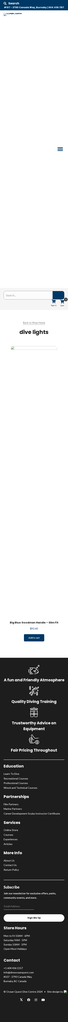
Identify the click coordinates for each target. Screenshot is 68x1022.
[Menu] (60, 149)
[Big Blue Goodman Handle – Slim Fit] (34, 481)
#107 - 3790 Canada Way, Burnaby (25, 7)
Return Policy (11, 869)
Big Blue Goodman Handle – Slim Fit (34, 622)
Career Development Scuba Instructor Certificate (32, 813)
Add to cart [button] (34, 637)
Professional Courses (16, 783)
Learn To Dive (11, 773)
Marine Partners (13, 808)
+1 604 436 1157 (13, 968)
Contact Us (10, 865)
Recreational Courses (16, 778)
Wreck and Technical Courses (20, 787)
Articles (8, 843)
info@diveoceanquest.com (19, 972)
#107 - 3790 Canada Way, (18, 976)
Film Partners (11, 804)
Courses (8, 834)
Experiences (11, 839)
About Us (9, 860)
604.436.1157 (56, 7)
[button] (11, 3)
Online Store (11, 830)
